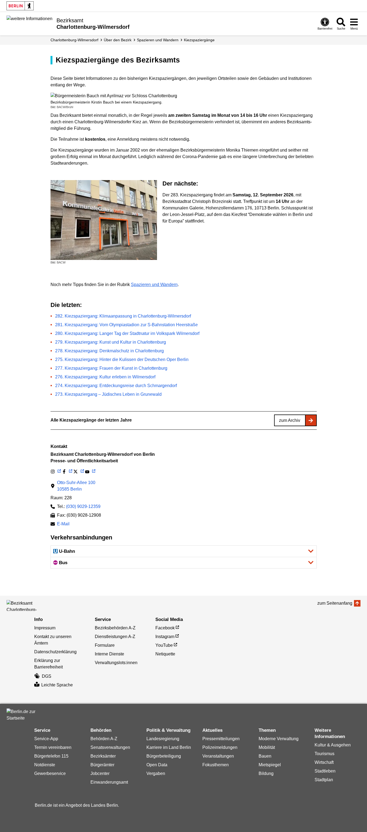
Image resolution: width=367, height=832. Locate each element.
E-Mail (63, 524)
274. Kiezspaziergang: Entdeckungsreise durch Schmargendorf (116, 385)
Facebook (165, 628)
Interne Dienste (109, 654)
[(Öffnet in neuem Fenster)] (56, 471)
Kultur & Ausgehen (333, 745)
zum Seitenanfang (334, 603)
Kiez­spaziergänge (199, 40)
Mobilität (267, 747)
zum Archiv (289, 420)
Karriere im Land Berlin (168, 747)
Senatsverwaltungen (110, 747)
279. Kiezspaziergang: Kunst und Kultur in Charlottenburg (110, 342)
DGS (46, 676)
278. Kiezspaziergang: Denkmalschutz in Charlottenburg (109, 351)
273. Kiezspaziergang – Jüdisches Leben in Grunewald (108, 394)
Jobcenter (99, 773)
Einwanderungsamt (109, 782)
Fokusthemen (215, 764)
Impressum (44, 628)
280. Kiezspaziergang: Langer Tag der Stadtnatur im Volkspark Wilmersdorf (127, 333)
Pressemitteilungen (221, 738)
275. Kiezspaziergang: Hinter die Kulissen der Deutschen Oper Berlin (122, 359)
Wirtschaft (324, 762)
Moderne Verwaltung (279, 738)
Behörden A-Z (103, 738)
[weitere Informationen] (29, 23)
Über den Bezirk (117, 40)
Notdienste (44, 764)
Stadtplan (324, 779)
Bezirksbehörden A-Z (115, 628)
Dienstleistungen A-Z (115, 636)
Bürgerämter (102, 764)
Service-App (46, 738)
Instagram (164, 636)
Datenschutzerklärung (55, 651)
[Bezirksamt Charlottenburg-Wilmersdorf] (31, 605)
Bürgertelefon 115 (51, 756)
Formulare (105, 645)
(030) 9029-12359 (83, 506)
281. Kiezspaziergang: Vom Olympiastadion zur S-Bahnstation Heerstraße (126, 324)
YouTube (164, 645)
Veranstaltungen (218, 756)
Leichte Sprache (57, 685)
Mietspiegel (270, 764)
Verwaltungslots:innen (116, 662)
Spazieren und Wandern (157, 40)
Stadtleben (325, 771)
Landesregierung (162, 738)
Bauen (265, 756)
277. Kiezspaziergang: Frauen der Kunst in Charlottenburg (111, 368)
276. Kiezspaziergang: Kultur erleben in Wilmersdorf (105, 377)
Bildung (266, 773)
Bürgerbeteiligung (163, 756)
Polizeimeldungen (219, 747)
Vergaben (155, 773)
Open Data (156, 764)
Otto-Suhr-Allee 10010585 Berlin (76, 485)
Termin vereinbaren (52, 747)
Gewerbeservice (50, 773)
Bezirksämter (103, 756)
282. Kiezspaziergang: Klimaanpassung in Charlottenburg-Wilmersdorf (123, 316)
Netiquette (165, 654)
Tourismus (324, 753)
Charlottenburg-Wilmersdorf (74, 40)
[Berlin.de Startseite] (20, 5)
